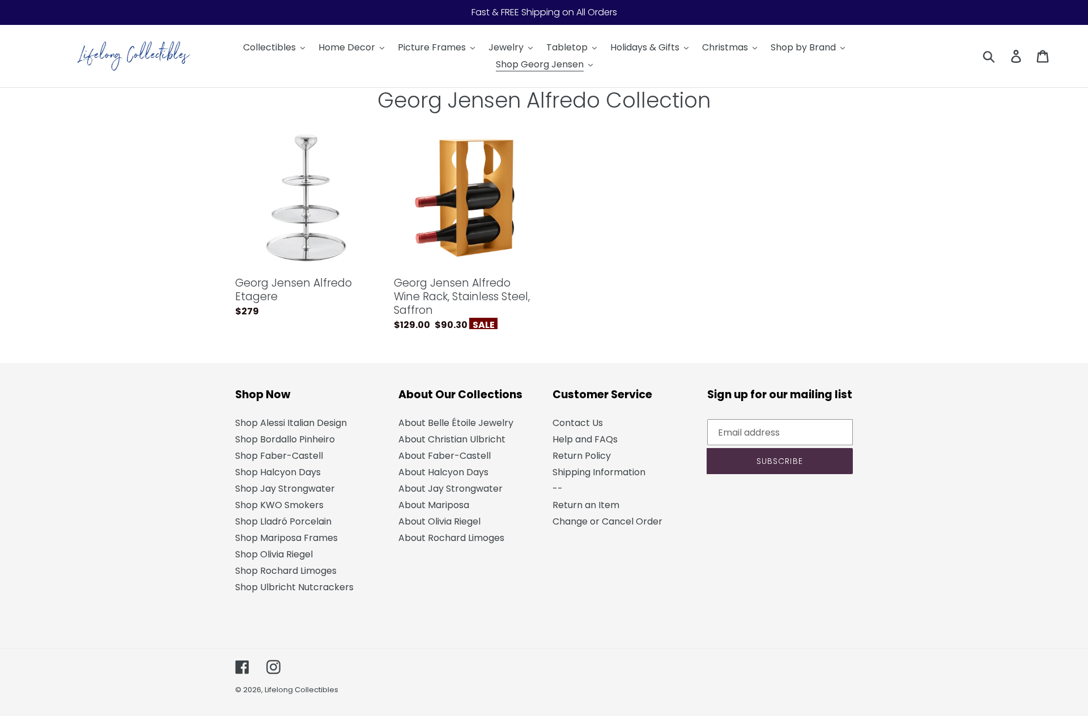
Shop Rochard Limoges (286, 570)
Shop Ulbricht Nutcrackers (294, 587)
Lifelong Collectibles (301, 689)
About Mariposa (433, 505)
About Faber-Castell (444, 455)
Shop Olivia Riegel (274, 554)
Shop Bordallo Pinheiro (285, 439)
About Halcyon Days (443, 472)
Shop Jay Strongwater (285, 488)
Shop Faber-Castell (279, 455)
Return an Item (585, 505)
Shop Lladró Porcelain (283, 521)
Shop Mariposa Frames (286, 537)
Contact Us (577, 422)
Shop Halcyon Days (278, 472)
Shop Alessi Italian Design (291, 422)
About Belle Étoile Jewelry (455, 422)
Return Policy (581, 455)
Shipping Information (598, 472)
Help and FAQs (585, 439)
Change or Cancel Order (607, 521)
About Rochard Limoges (451, 537)
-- (557, 488)
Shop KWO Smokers (279, 505)
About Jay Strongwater (450, 488)
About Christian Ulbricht (451, 439)
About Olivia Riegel (439, 521)
